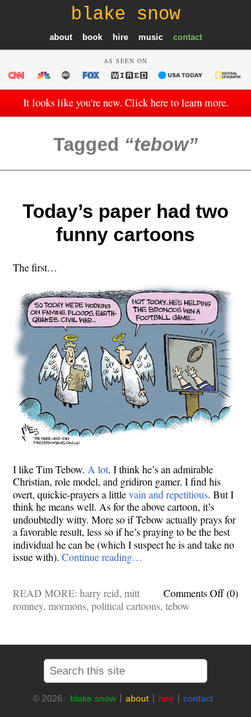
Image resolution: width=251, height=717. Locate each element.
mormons (67, 606)
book (92, 37)
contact (187, 37)
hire (120, 37)
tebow (177, 606)
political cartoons (125, 606)
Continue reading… (102, 557)
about (61, 37)
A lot (98, 469)
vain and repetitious (168, 494)
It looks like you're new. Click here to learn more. (125, 102)
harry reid (99, 593)
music (150, 37)
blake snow (93, 698)
